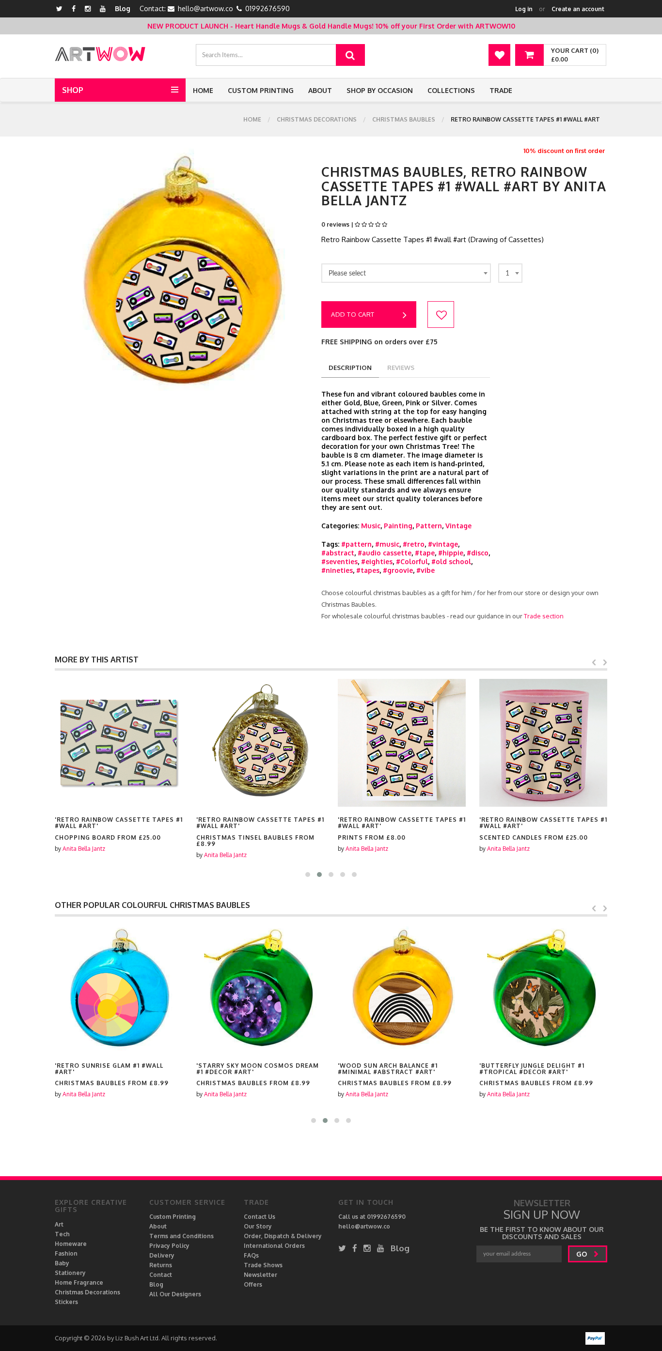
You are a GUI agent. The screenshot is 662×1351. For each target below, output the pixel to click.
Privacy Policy (169, 1245)
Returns (160, 1265)
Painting (398, 526)
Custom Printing (261, 90)
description (350, 367)
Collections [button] (451, 90)
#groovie (398, 570)
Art (59, 1224)
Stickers (66, 1301)
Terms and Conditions (181, 1236)
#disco (478, 553)
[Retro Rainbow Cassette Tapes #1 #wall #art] (119, 743)
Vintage (458, 526)
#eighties (377, 561)
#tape (425, 553)
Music (370, 526)
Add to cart (353, 314)
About (320, 90)
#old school (451, 561)
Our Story (258, 1226)
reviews (400, 367)
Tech (62, 1234)
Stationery (70, 1272)
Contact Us (259, 1216)
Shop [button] (72, 90)
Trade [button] (500, 90)
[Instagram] (87, 8)
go (582, 1254)
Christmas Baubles (403, 119)
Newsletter (260, 1274)
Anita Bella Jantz (84, 848)
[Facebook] (73, 8)
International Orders (274, 1245)
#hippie (450, 553)
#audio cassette (384, 553)
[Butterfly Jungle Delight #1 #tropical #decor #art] (543, 989)
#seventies (339, 561)
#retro (414, 544)
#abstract (337, 553)
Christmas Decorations (317, 119)
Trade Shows (263, 1265)
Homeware (71, 1243)
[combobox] (406, 273)
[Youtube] (102, 8)
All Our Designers (175, 1294)
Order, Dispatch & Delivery (283, 1236)
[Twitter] (59, 8)
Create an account (578, 9)
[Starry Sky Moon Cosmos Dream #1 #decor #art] (260, 989)
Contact (160, 1274)
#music (387, 544)
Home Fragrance (79, 1282)
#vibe (425, 570)
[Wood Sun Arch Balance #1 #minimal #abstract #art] (402, 989)
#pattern (356, 544)
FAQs (251, 1255)
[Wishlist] (499, 55)
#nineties (337, 570)
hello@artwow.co (205, 8)
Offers (253, 1284)
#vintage (443, 544)
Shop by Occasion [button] (380, 90)
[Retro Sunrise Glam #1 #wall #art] (119, 989)
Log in (524, 9)
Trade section (544, 616)
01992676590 (267, 8)
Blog (122, 8)
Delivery (161, 1255)
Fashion (66, 1253)
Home (203, 90)
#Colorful (412, 561)
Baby (62, 1263)
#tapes (367, 570)
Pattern (429, 526)
